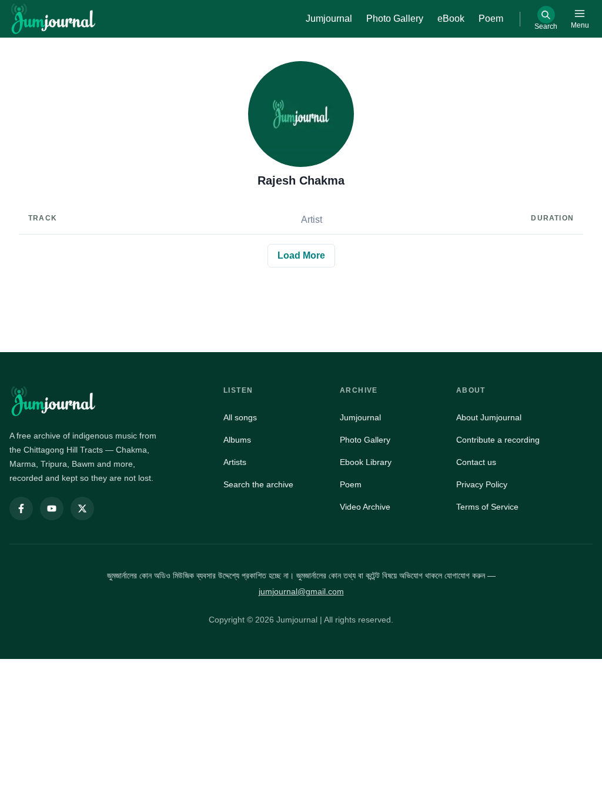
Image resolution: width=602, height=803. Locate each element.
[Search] (546, 15)
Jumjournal (360, 417)
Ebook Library (366, 462)
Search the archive (258, 484)
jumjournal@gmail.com (301, 591)
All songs (240, 417)
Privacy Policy (481, 484)
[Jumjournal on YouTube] (51, 508)
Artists (234, 462)
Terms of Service (487, 506)
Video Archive (365, 506)
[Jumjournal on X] (82, 508)
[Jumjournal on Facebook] (21, 508)
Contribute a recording (498, 439)
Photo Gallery (365, 439)
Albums (237, 439)
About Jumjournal (488, 417)
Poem (351, 484)
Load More (301, 255)
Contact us (476, 462)
